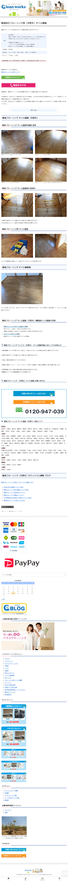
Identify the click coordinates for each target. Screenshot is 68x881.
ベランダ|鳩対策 (9, 675)
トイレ (7, 668)
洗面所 (7, 671)
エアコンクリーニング (11, 663)
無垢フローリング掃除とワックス (14, 495)
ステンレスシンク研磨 (11, 791)
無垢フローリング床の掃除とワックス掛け (16, 490)
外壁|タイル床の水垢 (11, 687)
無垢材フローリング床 (8, 507)
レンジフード (9, 661)
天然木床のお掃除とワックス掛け (14, 487)
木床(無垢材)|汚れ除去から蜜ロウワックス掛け (18, 498)
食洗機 (7, 793)
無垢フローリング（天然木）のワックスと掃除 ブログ (17, 482)
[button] (64, 575)
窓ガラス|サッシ (9, 673)
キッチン (7, 659)
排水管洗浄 (8, 694)
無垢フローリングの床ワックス (10, 72)
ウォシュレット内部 (11, 795)
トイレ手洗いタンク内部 (12, 798)
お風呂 (7, 666)
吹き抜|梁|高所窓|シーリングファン (15, 690)
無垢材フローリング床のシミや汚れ (14, 500)
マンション (8, 810)
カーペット (8, 683)
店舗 (6, 812)
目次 (32, 110)
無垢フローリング (10, 692)
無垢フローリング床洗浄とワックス (14, 492)
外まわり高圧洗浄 (10, 685)
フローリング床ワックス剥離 (13, 680)
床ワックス (8, 678)
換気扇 (7, 800)
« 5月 (3, 599)
